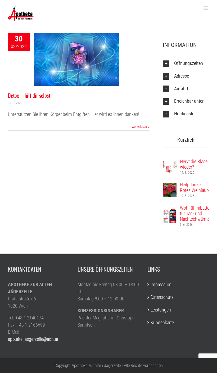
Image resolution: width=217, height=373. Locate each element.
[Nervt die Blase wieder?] (170, 163)
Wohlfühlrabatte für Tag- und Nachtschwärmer (195, 213)
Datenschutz (162, 297)
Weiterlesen (139, 127)
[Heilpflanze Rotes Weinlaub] (170, 187)
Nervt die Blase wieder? (193, 164)
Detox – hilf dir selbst (29, 95)
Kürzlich (186, 140)
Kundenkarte (162, 322)
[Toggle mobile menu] (206, 8)
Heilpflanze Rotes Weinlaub (194, 187)
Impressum (161, 284)
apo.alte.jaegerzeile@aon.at (33, 339)
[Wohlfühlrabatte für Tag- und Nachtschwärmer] (170, 212)
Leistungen (161, 310)
